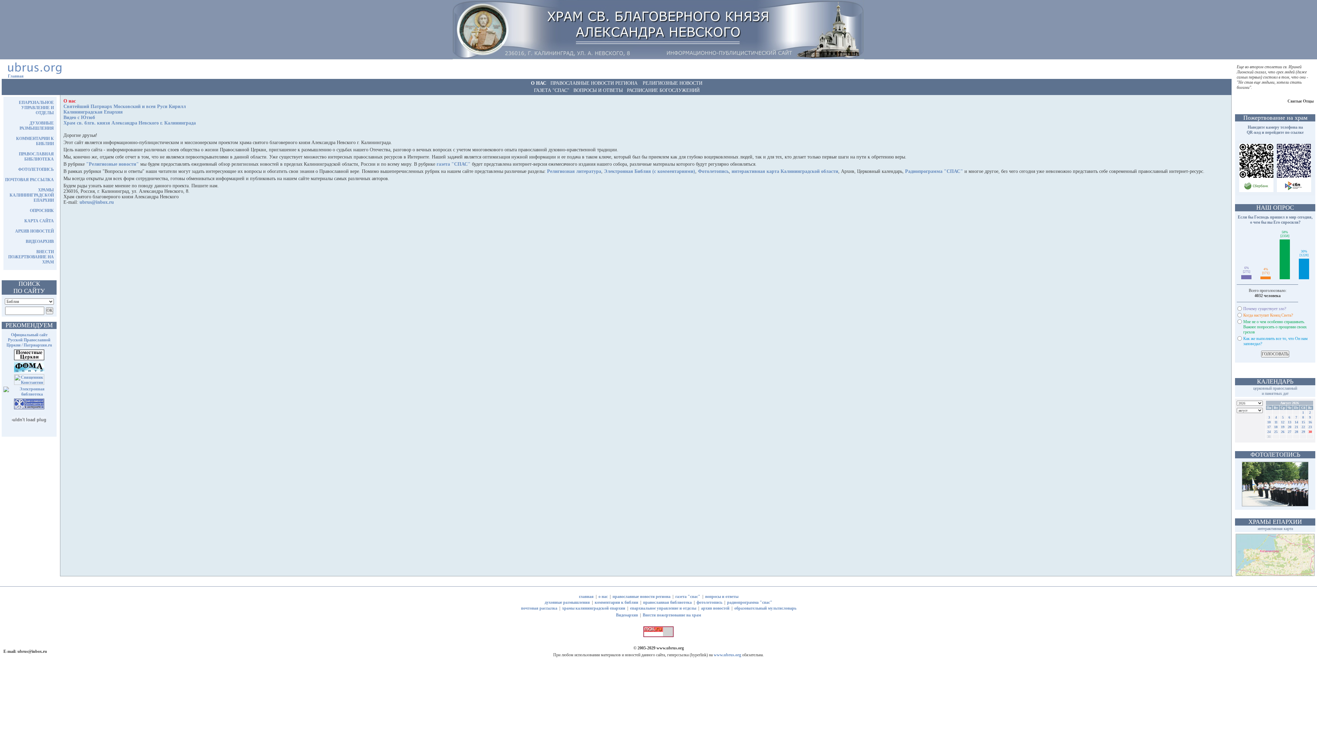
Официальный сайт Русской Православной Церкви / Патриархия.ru (29, 340)
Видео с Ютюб (79, 117)
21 (1296, 427)
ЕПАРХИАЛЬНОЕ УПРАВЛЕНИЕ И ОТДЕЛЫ (36, 107)
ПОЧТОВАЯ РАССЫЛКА (29, 179)
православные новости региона (642, 596)
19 (1282, 427)
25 (1276, 432)
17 (1269, 427)
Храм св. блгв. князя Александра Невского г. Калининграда (129, 123)
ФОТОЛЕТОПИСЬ (36, 169)
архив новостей (715, 608)
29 (1303, 432)
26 (1282, 432)
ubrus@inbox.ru (97, 202)
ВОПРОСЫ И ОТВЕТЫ (598, 90)
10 (1269, 422)
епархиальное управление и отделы (663, 608)
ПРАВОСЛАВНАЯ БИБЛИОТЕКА (36, 157)
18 (1276, 427)
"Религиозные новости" (112, 164)
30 (1310, 432)
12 (1282, 422)
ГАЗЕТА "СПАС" (551, 90)
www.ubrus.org (670, 648)
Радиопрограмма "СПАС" (934, 171)
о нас (603, 596)
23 (1310, 427)
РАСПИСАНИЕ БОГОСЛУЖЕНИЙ (663, 90)
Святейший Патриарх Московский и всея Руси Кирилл (124, 106)
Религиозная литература (574, 171)
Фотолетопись (713, 171)
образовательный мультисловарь (765, 608)
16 (1310, 422)
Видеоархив (627, 615)
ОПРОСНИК (42, 210)
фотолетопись (709, 602)
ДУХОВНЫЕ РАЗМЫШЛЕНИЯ (37, 126)
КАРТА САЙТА (39, 221)
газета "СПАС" (454, 164)
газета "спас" (687, 596)
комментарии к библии (616, 602)
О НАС (538, 83)
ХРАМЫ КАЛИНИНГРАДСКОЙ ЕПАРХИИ (32, 195)
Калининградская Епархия (93, 112)
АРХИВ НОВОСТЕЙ (34, 231)
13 (1289, 422)
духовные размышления (567, 602)
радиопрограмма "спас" (749, 602)
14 (1296, 422)
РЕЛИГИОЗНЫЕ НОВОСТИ (672, 83)
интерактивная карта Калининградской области (785, 171)
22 (1303, 427)
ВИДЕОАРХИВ (40, 241)
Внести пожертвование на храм (672, 615)
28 (1296, 432)
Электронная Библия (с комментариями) (649, 171)
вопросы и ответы (721, 596)
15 (1303, 422)
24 (1269, 432)
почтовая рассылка (539, 608)
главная (586, 596)
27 (1289, 432)
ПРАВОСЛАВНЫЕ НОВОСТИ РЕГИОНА (594, 83)
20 (1289, 427)
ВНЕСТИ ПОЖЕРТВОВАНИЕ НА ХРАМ (31, 256)
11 (1276, 422)
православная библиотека (667, 602)
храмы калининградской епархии (593, 608)
